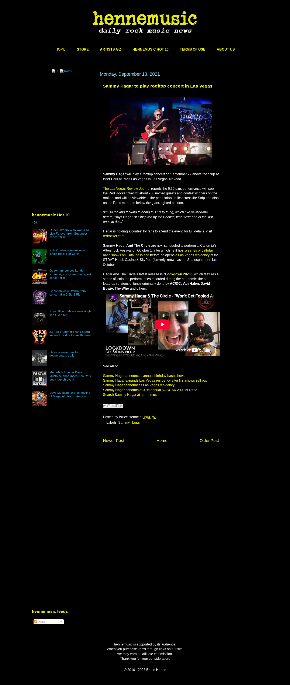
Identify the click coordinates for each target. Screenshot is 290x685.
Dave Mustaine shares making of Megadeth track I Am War (69, 394)
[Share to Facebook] (117, 406)
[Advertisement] (64, 112)
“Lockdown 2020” (177, 274)
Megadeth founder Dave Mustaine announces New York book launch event (70, 376)
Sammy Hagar (129, 422)
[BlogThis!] (109, 406)
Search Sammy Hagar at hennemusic (131, 394)
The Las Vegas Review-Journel (126, 188)
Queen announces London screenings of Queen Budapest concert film (70, 274)
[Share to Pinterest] (121, 406)
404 (34, 222)
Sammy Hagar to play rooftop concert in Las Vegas (158, 86)
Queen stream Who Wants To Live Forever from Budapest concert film (69, 233)
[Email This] (105, 406)
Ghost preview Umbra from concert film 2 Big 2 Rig (67, 292)
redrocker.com (113, 236)
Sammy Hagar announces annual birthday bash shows (144, 376)
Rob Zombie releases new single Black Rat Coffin (67, 252)
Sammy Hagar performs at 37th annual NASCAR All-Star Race (150, 390)
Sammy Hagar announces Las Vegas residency (139, 385)
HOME (60, 49)
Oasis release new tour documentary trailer (64, 353)
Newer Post (113, 440)
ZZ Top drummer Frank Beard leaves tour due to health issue (70, 333)
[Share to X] (113, 406)
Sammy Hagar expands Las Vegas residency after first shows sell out (155, 380)
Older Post (209, 440)
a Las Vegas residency (192, 255)
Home (162, 440)
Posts (41, 621)
